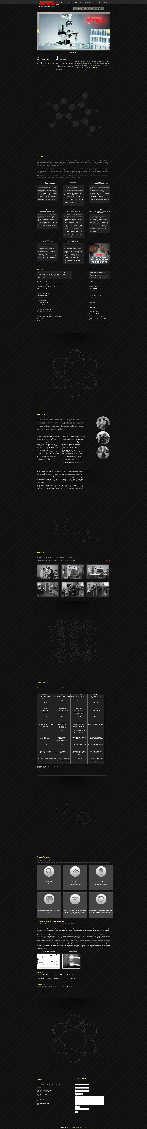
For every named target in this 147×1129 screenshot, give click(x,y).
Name (76, 1083)
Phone (76, 1089)
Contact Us (106, 2)
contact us (74, 991)
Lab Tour (78, 2)
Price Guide (86, 2)
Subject (76, 1092)
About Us (71, 2)
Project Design (96, 2)
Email (76, 1086)
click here (50, 63)
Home (57, 2)
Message (77, 1095)
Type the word (78, 1105)
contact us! (73, 560)
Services (63, 2)
